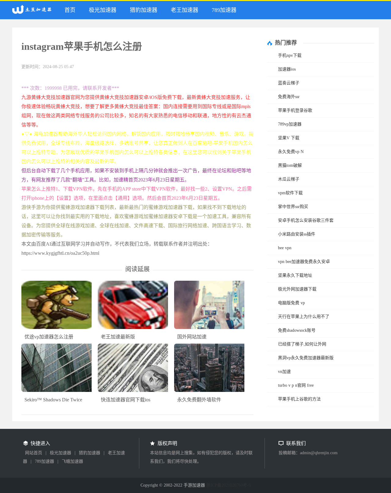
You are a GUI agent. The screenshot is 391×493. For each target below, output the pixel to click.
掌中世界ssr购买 (293, 206)
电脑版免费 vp (291, 303)
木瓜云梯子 (288, 179)
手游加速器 (33, 12)
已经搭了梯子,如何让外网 (302, 344)
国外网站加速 (191, 336)
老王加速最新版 (118, 336)
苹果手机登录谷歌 (295, 110)
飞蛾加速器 (72, 461)
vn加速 (284, 371)
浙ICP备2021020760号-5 (228, 485)
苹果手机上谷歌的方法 (299, 399)
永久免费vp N (291, 151)
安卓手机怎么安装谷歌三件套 (306, 220)
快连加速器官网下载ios (125, 399)
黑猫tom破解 (290, 165)
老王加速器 (184, 10)
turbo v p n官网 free (296, 385)
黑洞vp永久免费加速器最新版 (306, 358)
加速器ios (287, 69)
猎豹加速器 (143, 10)
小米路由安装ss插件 (296, 234)
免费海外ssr (289, 96)
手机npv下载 (289, 55)
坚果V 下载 (288, 138)
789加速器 (224, 10)
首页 (69, 10)
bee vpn (284, 248)
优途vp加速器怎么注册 (48, 336)
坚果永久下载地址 (295, 275)
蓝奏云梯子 (288, 83)
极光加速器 (102, 10)
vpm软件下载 (290, 193)
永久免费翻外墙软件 (199, 399)
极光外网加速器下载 (297, 289)
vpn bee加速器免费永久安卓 (304, 261)
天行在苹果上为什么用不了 (303, 316)
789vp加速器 (289, 124)
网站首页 (33, 453)
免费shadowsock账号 (297, 330)
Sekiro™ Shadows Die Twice (53, 399)
